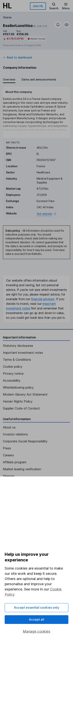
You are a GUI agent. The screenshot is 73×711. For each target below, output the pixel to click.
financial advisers (43, 299)
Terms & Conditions (17, 359)
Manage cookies (36, 631)
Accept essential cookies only (36, 607)
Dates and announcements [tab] (39, 79)
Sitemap (8, 476)
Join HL (38, 6)
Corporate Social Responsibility (25, 441)
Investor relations (15, 434)
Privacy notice (13, 373)
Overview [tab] (9, 79)
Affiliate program (14, 462)
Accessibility (11, 380)
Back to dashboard (19, 57)
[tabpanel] (36, 153)
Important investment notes (23, 353)
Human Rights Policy (18, 401)
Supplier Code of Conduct (21, 408)
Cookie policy (12, 366)
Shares (7, 17)
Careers (8, 455)
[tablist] (29, 80)
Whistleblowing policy (18, 387)
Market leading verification (22, 469)
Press (7, 448)
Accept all (36, 619)
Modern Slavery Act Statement (25, 394)
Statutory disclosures (18, 346)
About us (9, 427)
